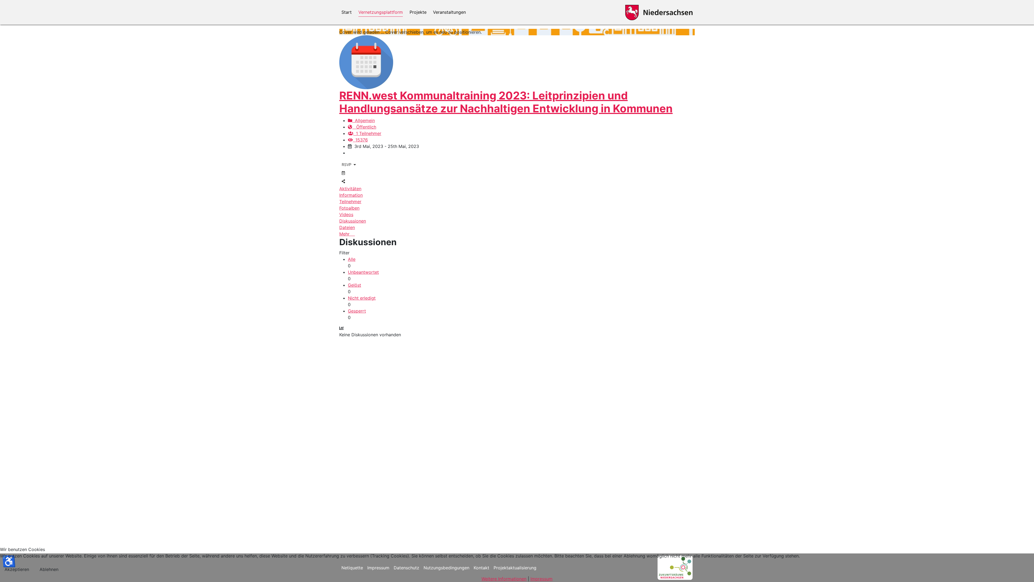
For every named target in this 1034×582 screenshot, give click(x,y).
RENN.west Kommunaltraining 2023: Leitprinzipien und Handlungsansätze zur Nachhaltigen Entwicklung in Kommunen (506, 102)
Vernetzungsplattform (380, 12)
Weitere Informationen (503, 578)
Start (346, 12)
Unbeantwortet (363, 272)
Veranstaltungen (449, 12)
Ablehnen (49, 569)
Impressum (541, 578)
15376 (360, 140)
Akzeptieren (17, 569)
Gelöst (354, 285)
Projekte (418, 12)
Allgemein (363, 120)
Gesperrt (357, 311)
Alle (351, 259)
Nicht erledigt (362, 298)
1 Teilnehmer (367, 133)
